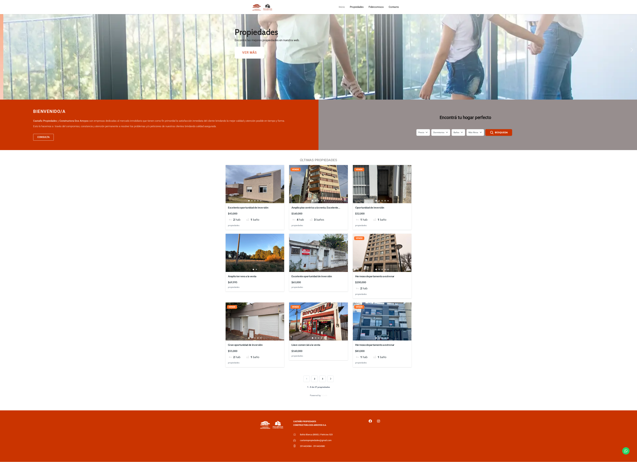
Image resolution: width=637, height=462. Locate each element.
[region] (318, 50)
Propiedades (357, 6)
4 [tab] (258, 200)
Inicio (342, 6)
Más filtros (473, 132)
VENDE (295, 169)
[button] (5, 49)
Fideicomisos (376, 6)
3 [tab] (255, 200)
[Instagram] (378, 421)
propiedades (234, 225)
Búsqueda (501, 132)
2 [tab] (252, 200)
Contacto (394, 6)
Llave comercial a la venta (305, 344)
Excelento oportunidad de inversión (248, 207)
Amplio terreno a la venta (242, 276)
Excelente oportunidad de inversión (311, 276)
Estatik (324, 395)
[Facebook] (370, 421)
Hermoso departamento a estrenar (374, 276)
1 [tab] (249, 200)
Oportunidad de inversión (369, 207)
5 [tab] (261, 200)
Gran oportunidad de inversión (245, 344)
